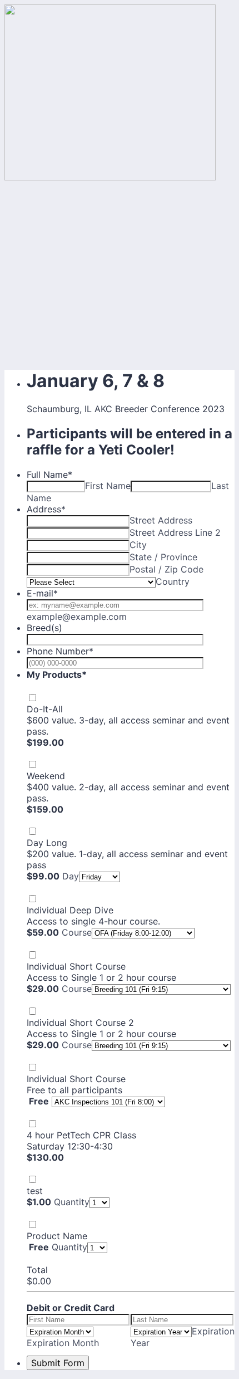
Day (70, 876)
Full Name (49, 474)
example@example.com (77, 616)
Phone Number (60, 651)
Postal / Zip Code (166, 569)
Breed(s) (44, 627)
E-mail (42, 593)
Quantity (71, 1201)
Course (77, 932)
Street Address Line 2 (175, 532)
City (138, 544)
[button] (28, 753)
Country (173, 581)
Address (46, 509)
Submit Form (57, 1362)
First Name (108, 485)
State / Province (163, 557)
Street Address (161, 520)
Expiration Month (63, 1342)
